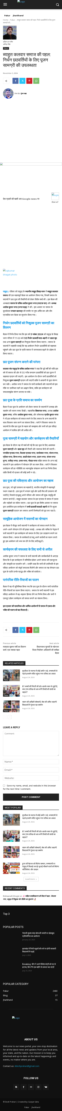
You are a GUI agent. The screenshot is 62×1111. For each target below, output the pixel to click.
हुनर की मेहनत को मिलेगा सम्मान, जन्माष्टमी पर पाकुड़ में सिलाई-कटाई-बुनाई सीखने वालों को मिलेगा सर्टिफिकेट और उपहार (40, 866)
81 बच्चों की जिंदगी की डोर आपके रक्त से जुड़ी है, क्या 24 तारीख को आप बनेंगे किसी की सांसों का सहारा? (40, 689)
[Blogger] (16, 1087)
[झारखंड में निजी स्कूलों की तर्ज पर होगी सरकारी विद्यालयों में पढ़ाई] (11, 953)
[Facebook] (15, 81)
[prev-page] (5, 717)
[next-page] (10, 717)
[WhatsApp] (36, 81)
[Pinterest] (29, 81)
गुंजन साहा (23, 93)
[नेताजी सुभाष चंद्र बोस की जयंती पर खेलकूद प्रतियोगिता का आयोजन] (11, 937)
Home (5, 20)
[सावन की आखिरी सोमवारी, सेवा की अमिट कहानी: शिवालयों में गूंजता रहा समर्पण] (11, 706)
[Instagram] (38, 1087)
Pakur (12, 20)
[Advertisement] (31, 132)
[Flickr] (31, 1087)
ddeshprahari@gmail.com (27, 1066)
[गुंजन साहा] (8, 93)
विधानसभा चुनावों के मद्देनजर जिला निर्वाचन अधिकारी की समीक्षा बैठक (45, 649)
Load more (30, 879)
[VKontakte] (46, 1087)
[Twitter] (22, 81)
